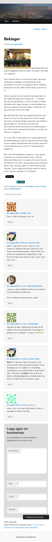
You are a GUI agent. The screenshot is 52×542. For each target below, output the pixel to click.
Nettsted (12, 509)
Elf (30, 213)
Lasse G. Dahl (40, 186)
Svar (10, 222)
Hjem (6, 21)
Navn (13, 483)
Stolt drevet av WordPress (26, 537)
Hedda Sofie (33, 324)
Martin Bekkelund (35, 286)
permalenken (16, 189)
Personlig (29, 186)
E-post (13, 496)
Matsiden (15, 21)
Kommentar (14, 450)
